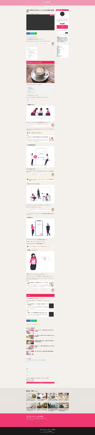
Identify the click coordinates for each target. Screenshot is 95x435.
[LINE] (35, 33)
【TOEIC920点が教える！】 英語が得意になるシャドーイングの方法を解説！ (37, 283)
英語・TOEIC (34, 13)
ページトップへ (37, 422)
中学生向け (58, 47)
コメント (27, 361)
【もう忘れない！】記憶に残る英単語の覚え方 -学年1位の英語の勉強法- (37, 137)
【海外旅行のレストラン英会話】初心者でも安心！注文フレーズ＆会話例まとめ (63, 400)
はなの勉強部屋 (50, 431)
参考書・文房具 (58, 49)
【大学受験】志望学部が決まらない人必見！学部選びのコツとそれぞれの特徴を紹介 (62, 41)
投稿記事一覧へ (62, 23)
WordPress (53, 432)
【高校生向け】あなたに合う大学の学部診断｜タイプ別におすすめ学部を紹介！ (62, 40)
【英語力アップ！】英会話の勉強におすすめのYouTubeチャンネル (37, 312)
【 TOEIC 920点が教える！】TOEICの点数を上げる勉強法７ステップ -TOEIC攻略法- (37, 304)
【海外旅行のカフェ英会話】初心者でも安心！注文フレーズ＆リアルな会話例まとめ (42, 410)
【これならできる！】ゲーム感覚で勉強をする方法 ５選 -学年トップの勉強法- (44, 330)
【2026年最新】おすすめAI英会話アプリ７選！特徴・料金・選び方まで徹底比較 (53, 400)
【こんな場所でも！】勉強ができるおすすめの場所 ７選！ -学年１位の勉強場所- (44, 336)
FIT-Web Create (46, 432)
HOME (27, 6)
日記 (57, 54)
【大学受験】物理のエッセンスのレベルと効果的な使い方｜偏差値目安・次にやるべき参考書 (62, 39)
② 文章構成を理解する (31, 52)
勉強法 (37, 13)
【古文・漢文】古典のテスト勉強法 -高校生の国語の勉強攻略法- (44, 351)
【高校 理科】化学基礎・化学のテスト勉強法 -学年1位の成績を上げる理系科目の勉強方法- (44, 341)
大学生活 (58, 51)
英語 (38, 13)
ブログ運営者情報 (52, 429)
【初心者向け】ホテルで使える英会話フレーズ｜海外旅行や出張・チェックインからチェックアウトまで (31, 410)
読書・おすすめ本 (59, 56)
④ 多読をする (30, 55)
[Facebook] (28, 33)
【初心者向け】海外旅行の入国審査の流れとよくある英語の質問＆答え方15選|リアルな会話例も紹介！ (53, 410)
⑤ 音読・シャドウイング (31, 56)
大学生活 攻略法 (58, 52)
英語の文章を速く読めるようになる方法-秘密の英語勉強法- (38, 6)
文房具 (57, 53)
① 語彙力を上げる (30, 51)
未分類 (30, 6)
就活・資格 (58, 52)
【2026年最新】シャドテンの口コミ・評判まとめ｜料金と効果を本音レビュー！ (31, 400)
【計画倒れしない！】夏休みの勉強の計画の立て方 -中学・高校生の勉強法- (44, 346)
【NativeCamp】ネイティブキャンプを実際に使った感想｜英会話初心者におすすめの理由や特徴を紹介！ (63, 410)
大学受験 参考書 (58, 50)
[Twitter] (32, 33)
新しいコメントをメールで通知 (30, 379)
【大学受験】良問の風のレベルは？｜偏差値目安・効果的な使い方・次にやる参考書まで (62, 38)
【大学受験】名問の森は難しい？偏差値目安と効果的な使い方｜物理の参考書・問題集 (62, 37)
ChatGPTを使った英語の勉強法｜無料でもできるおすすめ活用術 (42, 400)
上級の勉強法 (58, 46)
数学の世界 (58, 53)
